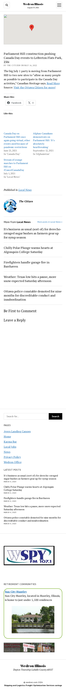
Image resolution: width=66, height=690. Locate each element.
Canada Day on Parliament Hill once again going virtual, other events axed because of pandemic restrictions (17, 140)
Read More (53, 83)
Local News (25, 190)
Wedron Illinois (33, 4)
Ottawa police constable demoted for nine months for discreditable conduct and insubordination (32, 519)
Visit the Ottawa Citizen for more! (35, 87)
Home (7, 436)
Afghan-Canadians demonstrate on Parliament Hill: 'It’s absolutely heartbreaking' (44, 140)
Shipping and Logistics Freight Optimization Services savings (33, 685)
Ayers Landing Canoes (17, 431)
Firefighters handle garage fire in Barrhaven (27, 498)
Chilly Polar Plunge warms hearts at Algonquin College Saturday (29, 488)
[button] (31, 27)
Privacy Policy (12, 457)
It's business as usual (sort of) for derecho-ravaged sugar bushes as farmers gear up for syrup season (31, 477)
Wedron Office (12, 462)
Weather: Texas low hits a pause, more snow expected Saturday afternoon (32, 508)
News (7, 452)
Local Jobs (10, 447)
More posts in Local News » (49, 222)
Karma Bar (10, 441)
